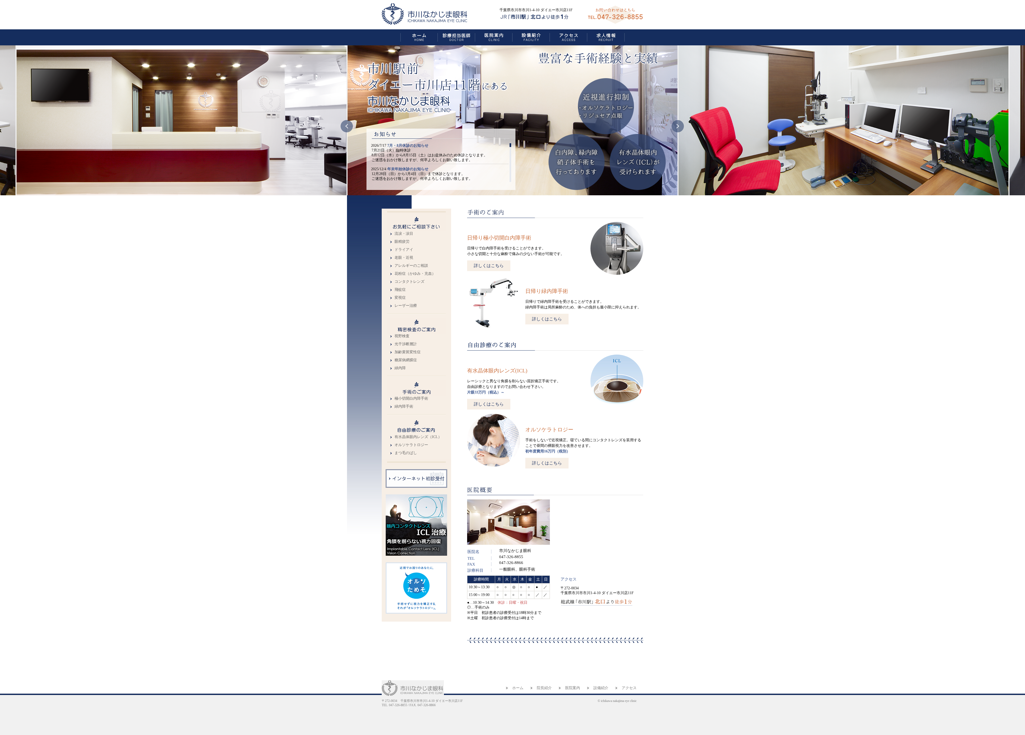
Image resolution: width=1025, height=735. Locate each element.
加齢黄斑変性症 (408, 352)
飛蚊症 (400, 290)
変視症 (400, 298)
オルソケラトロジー (411, 445)
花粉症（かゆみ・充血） (415, 274)
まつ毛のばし (406, 453)
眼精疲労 (402, 242)
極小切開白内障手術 (411, 398)
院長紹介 (544, 688)
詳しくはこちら (489, 265)
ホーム (517, 688)
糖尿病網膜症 (406, 360)
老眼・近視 (404, 258)
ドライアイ (404, 250)
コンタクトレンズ (409, 282)
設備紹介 (600, 688)
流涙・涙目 (404, 234)
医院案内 (572, 688)
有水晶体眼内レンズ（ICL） (418, 437)
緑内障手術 (404, 406)
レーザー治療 (406, 306)
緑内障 (400, 368)
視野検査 (402, 336)
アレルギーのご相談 (411, 266)
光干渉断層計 (406, 344)
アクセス (629, 688)
